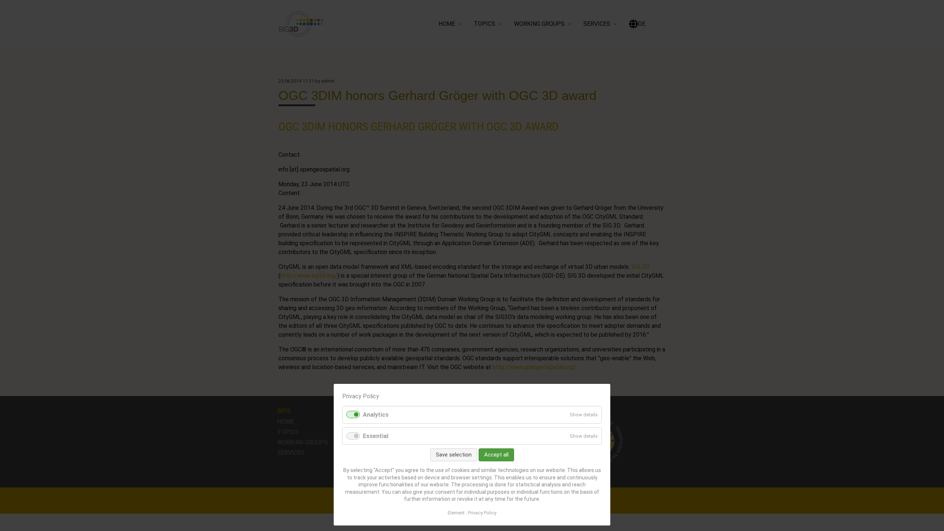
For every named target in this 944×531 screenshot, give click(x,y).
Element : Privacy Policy (472, 513)
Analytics (376, 414)
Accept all (496, 454)
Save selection (454, 454)
